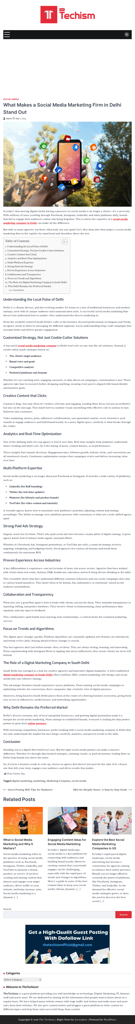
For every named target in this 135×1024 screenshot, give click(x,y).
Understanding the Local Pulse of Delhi (27, 246)
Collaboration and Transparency (24, 274)
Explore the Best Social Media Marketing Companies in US (108, 844)
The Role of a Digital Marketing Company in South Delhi (37, 282)
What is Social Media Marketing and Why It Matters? (18, 844)
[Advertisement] (67, 64)
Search (7, 909)
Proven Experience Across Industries (26, 270)
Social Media (11, 99)
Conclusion (18, 290)
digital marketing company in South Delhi (28, 674)
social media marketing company (37, 345)
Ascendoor (81, 1019)
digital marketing (22, 780)
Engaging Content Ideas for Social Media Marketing (67, 842)
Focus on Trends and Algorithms (24, 278)
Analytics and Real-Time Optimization (27, 258)
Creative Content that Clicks (22, 254)
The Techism (47, 1019)
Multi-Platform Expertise (20, 262)
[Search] (126, 34)
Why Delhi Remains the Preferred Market (29, 286)
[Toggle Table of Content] (63, 241)
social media (79, 780)
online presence (37, 723)
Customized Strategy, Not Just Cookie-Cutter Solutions (35, 250)
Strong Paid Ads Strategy (20, 266)
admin (9, 118)
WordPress (110, 1019)
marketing (39, 780)
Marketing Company (58, 780)
